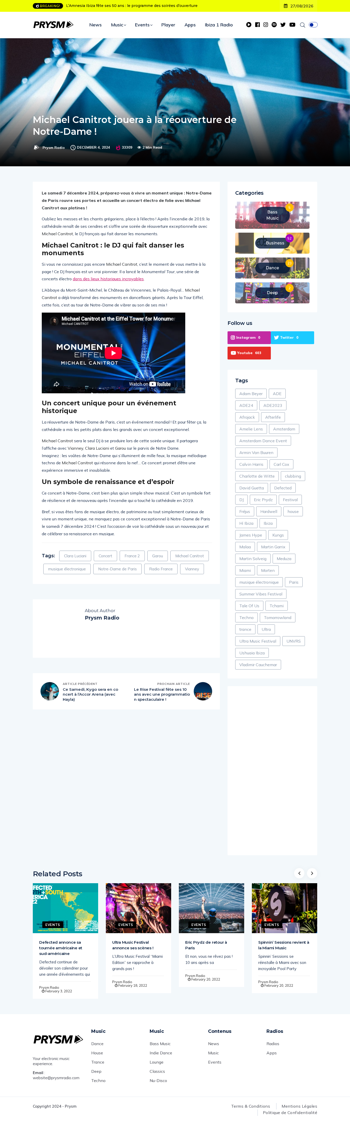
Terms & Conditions (250, 1106)
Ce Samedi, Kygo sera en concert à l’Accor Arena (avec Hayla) (90, 694)
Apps (190, 25)
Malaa (245, 546)
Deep (96, 1071)
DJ (241, 499)
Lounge (156, 1062)
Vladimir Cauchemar (258, 664)
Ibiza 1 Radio (219, 25)
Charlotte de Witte (257, 476)
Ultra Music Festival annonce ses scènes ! (132, 945)
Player (168, 25)
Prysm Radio (54, 148)
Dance (97, 1043)
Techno (246, 617)
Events (142, 25)
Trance (97, 1062)
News (95, 25)
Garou (157, 555)
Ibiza (268, 523)
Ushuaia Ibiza (252, 652)
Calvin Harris (251, 464)
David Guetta (251, 487)
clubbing (293, 476)
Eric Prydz (263, 499)
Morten (268, 570)
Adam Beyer (251, 393)
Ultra (266, 629)
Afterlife (273, 417)
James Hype (250, 535)
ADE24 (246, 405)
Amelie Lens (251, 428)
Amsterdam (284, 428)
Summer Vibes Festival (260, 593)
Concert (105, 555)
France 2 (132, 555)
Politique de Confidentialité (290, 1112)
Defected (283, 487)
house (293, 511)
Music (117, 25)
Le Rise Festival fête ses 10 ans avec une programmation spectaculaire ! (162, 694)
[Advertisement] (272, 771)
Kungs (278, 535)
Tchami (277, 605)
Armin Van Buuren (256, 452)
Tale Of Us (249, 605)
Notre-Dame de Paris (117, 569)
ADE (277, 393)
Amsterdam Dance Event (263, 440)
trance (245, 629)
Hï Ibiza (246, 523)
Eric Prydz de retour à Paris (206, 945)
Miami (245, 570)
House (97, 1052)
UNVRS (293, 641)
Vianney (192, 569)
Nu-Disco (158, 1080)
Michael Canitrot (189, 555)
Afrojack (247, 417)
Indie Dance (161, 1052)
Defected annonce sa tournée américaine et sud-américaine (60, 948)
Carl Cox (281, 464)
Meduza (284, 558)
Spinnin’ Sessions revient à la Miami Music (283, 945)
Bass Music (160, 1043)
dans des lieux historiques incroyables (108, 278)
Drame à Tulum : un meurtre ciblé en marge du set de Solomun (124, 5)
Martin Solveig (252, 558)
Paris (293, 582)
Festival (290, 499)
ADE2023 (272, 405)
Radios (272, 1043)
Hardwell (268, 511)
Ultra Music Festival (257, 641)
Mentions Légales (299, 1106)
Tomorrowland (277, 617)
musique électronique (67, 569)
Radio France (161, 569)
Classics (157, 1071)
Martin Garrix (273, 546)
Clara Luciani (75, 555)
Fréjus (244, 511)
